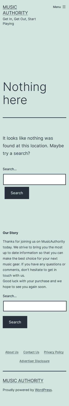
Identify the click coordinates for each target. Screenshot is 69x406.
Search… (10, 169)
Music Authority (23, 380)
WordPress (43, 390)
